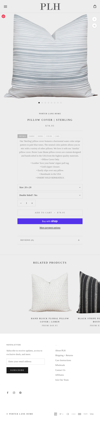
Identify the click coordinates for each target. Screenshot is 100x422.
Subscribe (17, 370)
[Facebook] (8, 392)
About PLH (60, 350)
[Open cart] (95, 6)
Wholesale (60, 365)
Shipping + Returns (64, 355)
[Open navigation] (5, 6)
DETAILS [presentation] (22, 136)
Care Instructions (63, 360)
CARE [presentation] (57, 136)
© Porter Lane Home (20, 414)
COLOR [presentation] (49, 136)
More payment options (50, 227)
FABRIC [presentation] (32, 136)
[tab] (22, 136)
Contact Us (60, 370)
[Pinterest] (20, 392)
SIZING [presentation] (40, 136)
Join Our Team (62, 380)
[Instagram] (14, 392)
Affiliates (59, 375)
